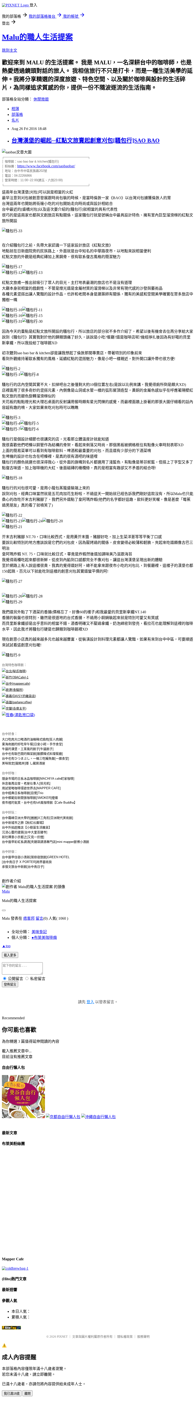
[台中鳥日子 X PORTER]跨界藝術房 (27, 862)
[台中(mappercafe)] (16, 683)
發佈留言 (10, 984)
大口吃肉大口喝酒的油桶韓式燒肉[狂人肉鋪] (32, 739)
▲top (6, 946)
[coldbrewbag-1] (15, 1268)
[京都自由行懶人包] (63, 1117)
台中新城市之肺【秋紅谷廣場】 (23, 822)
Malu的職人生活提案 (37, 37)
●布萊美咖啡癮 (44, 937)
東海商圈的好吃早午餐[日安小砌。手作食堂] (32, 744)
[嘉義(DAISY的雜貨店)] (19, 696)
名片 (15, 120)
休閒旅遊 (41, 99)
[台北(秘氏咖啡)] (14, 671)
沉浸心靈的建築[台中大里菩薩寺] (24, 832)
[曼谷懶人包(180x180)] (23, 1117)
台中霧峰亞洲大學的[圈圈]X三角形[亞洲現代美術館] (37, 818)
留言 (39, 918)
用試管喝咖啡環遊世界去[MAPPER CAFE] (31, 788)
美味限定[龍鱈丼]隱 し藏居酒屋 (23, 763)
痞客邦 (29, 918)
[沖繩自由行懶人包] (98, 1117)
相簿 (15, 109)
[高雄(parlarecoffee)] (17, 702)
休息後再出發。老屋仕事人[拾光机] (26, 783)
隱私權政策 (125, 1336)
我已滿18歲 (12, 1393)
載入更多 (10, 955)
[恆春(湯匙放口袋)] (18, 715)
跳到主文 (9, 50)
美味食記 (39, 932)
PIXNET (62, 1336)
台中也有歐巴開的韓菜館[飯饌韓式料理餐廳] (32, 753)
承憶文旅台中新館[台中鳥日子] (23, 866)
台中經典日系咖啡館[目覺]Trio (22, 793)
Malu (6, 891)
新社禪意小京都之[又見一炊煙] (23, 837)
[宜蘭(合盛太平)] (14, 708)
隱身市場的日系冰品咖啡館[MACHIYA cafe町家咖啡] (38, 778)
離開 (27, 1393)
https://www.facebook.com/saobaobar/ (46, 166)
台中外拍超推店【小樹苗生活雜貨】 (27, 827)
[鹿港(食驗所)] (12, 690)
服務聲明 (143, 1336)
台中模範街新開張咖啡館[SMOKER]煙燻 (30, 798)
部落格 (17, 115)
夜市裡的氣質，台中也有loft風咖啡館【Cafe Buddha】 (39, 802)
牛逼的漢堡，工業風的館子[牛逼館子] (28, 749)
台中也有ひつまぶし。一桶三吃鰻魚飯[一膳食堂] (35, 758)
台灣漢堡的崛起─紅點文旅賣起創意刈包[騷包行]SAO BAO (85, 140)
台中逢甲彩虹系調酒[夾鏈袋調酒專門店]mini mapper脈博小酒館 (45, 842)
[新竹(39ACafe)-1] (15, 677)
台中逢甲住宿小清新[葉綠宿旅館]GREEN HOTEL (36, 857)
